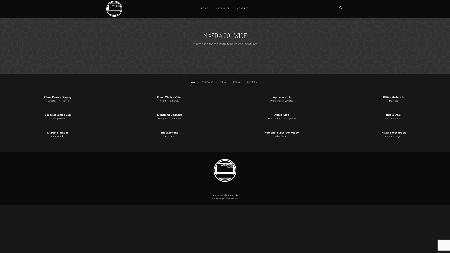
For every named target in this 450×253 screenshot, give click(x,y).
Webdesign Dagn (221, 198)
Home (204, 8)
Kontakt (243, 8)
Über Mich (223, 8)
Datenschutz (231, 195)
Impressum (218, 195)
